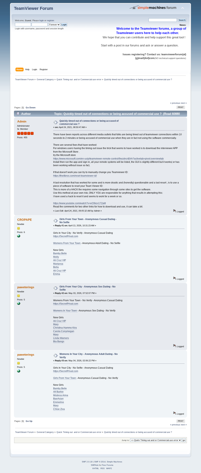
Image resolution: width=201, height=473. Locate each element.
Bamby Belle (60, 253)
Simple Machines (114, 462)
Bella (56, 267)
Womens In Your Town (65, 310)
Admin (21, 121)
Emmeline (58, 402)
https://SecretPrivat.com (65, 236)
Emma (56, 274)
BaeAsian (58, 398)
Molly (56, 257)
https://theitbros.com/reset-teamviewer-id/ (75, 175)
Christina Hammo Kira (65, 327)
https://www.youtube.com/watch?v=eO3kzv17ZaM (79, 203)
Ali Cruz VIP (59, 260)
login (41, 20)
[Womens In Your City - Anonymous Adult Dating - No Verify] (18, 304)
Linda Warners (61, 338)
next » (184, 103)
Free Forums (107, 465)
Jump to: (126, 440)
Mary (55, 324)
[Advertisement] (85, 92)
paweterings (25, 287)
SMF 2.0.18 (87, 462)
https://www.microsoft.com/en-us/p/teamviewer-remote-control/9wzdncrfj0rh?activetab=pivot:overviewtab (108, 158)
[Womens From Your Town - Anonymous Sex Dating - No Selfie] (18, 237)
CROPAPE (24, 219)
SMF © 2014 (100, 462)
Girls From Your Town (65, 378)
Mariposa (58, 263)
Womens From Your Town (67, 243)
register (50, 20)
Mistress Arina (60, 395)
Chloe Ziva (59, 409)
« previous (175, 103)
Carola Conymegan (63, 331)
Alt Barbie (58, 391)
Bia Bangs (58, 341)
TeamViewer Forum (33, 8)
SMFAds (94, 465)
